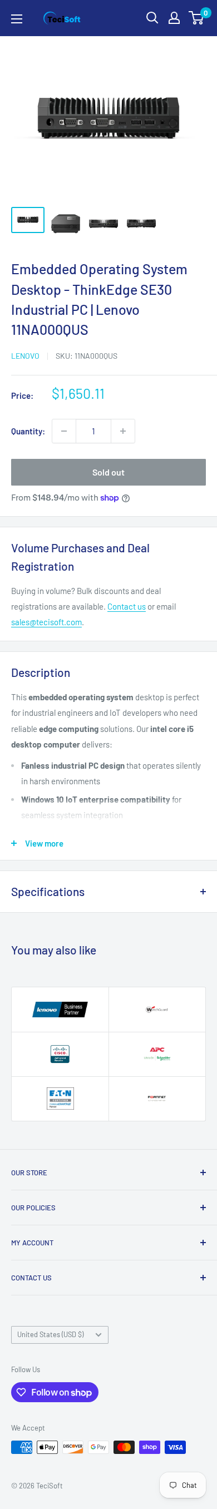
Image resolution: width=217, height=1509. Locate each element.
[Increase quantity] (123, 431)
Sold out (108, 472)
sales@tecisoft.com (46, 622)
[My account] (174, 18)
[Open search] (152, 18)
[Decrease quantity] (64, 431)
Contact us (126, 606)
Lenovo (25, 355)
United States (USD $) (50, 1334)
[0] (197, 17)
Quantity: (28, 431)
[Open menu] (16, 18)
